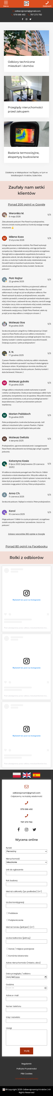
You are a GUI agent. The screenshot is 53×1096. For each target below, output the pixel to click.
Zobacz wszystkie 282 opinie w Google (26, 534)
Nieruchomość (13, 858)
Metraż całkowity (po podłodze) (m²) (24, 891)
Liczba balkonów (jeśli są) (18, 938)
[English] (27, 775)
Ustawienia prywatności (26, 1078)
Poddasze (13, 913)
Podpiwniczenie (15, 920)
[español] (36, 775)
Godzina (10, 984)
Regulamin (26, 1063)
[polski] (17, 775)
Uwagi (9, 1028)
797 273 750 (36, 14)
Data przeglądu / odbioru (18, 973)
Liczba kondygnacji (15, 902)
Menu (6, 6)
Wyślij (26, 1050)
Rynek (9, 847)
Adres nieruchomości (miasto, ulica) (23, 962)
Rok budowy (12, 880)
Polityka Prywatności (27, 1068)
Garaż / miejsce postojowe (21, 948)
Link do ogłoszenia (14, 869)
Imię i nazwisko (13, 1017)
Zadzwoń (47, 6)
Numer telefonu (13, 1006)
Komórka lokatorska (18, 955)
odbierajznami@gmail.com (28, 11)
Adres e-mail (12, 995)
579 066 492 (19, 14)
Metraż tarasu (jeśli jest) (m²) (20, 927)
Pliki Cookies (26, 1073)
